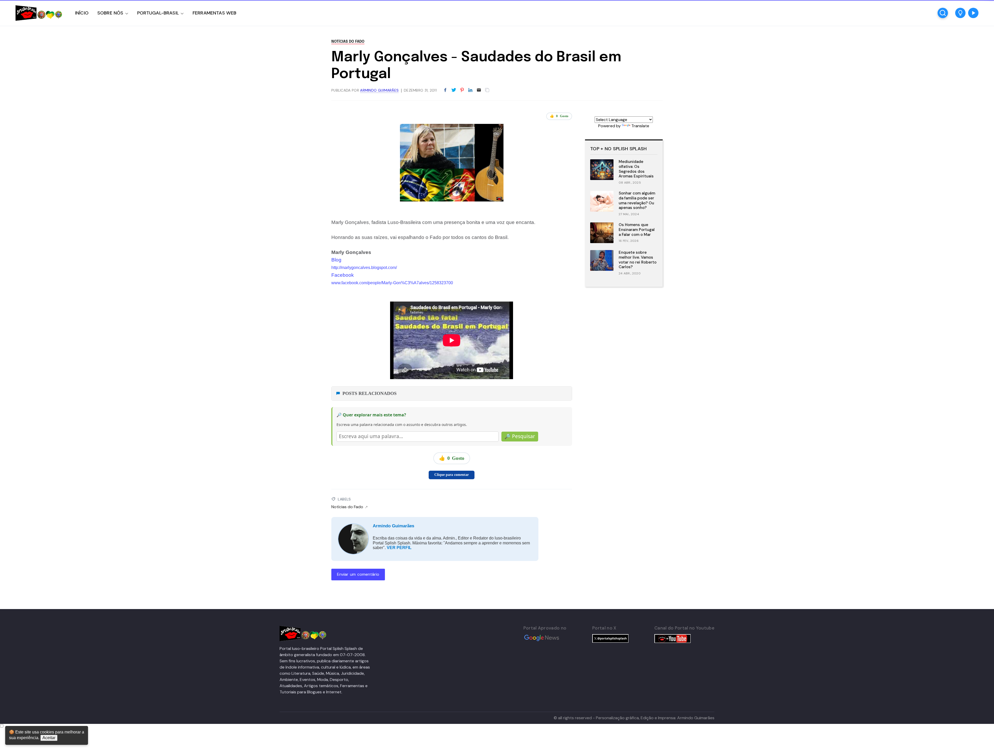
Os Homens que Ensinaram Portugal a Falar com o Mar (637, 229)
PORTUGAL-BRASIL (158, 13)
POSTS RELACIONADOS (369, 393)
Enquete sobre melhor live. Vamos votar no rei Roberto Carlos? (637, 259)
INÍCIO (82, 13)
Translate (640, 126)
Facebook (342, 275)
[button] (960, 13)
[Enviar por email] (479, 89)
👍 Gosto (559, 116)
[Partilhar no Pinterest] (462, 90)
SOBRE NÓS (110, 13)
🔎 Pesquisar (520, 436)
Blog (336, 259)
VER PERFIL (399, 547)
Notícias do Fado (347, 41)
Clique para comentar (451, 475)
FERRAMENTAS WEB (214, 13)
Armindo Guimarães (393, 525)
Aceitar (48, 738)
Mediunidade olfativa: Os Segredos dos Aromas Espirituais (636, 169)
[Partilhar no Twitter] (453, 90)
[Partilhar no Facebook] (445, 90)
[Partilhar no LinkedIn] (470, 90)
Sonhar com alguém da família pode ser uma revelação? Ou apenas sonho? (637, 200)
